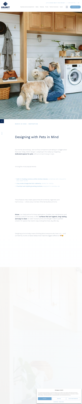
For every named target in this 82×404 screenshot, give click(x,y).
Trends (46, 6)
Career (61, 6)
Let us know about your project (55, 2)
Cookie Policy (55, 401)
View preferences (73, 398)
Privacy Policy (61, 401)
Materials (42, 6)
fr (78, 2)
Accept (45, 398)
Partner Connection (54, 6)
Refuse (59, 398)
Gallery (37, 6)
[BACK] (2, 143)
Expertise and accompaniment (27, 6)
